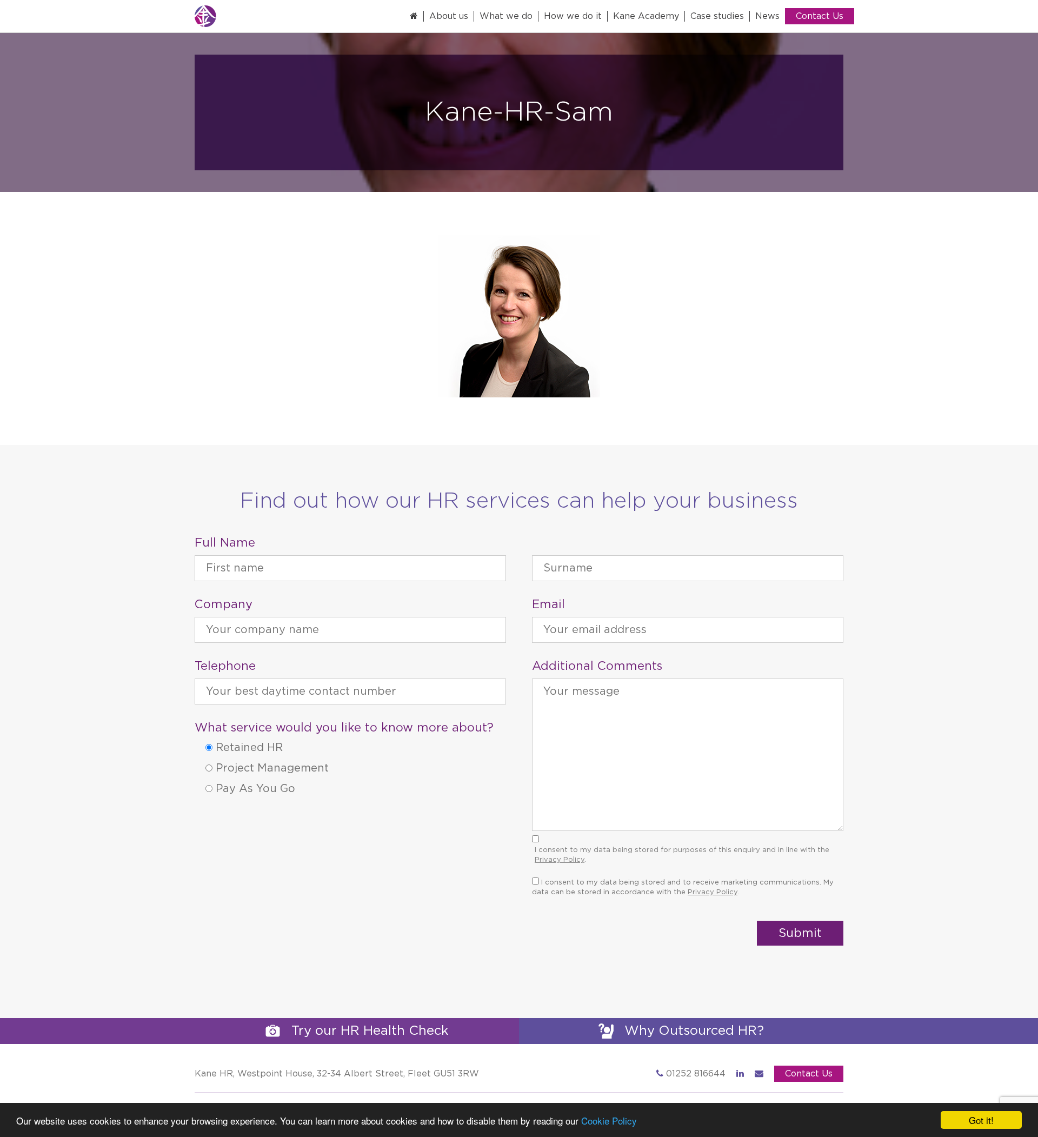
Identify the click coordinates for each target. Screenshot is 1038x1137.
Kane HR (243, 16)
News (767, 16)
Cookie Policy (609, 1120)
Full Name (225, 543)
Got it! (981, 1120)
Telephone (225, 666)
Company (223, 604)
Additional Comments (597, 666)
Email (548, 604)
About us (448, 16)
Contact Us (819, 16)
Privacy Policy (559, 859)
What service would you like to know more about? (344, 728)
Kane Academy (646, 16)
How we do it (573, 16)
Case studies (717, 16)
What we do (506, 16)
